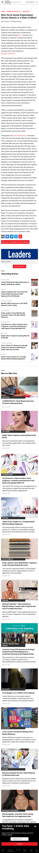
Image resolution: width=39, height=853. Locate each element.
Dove (20, 35)
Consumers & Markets (6, 301)
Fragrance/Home (5, 322)
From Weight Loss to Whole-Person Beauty (18, 693)
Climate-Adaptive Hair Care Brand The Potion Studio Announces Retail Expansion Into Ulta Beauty (14, 294)
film (19, 135)
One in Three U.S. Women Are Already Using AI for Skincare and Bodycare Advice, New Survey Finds (14, 347)
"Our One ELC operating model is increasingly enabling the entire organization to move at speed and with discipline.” (19, 571)
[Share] (7, 236)
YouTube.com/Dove (8, 54)
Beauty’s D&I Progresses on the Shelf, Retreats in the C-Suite (14, 304)
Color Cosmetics (5, 310)
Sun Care (5, 769)
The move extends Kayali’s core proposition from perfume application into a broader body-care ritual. (19, 443)
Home (3, 11)
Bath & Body (4, 333)
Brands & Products (14, 11)
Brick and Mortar (5, 279)
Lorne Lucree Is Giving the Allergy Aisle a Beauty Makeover (17, 733)
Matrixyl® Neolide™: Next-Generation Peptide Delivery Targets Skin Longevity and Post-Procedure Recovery (19, 606)
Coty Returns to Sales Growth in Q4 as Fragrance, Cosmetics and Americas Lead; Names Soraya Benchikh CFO (14, 326)
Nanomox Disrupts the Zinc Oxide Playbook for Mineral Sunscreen (18, 774)
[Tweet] (16, 236)
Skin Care (26, 11)
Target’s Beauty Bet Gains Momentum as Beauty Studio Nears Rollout (15, 283)
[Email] (3, 236)
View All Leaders (19, 266)
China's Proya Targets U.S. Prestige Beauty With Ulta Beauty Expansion (13, 358)
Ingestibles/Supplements (10, 810)
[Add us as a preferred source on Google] (20, 236)
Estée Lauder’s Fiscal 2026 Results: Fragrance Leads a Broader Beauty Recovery (13, 315)
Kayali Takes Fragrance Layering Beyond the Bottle (15, 337)
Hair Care (3, 289)
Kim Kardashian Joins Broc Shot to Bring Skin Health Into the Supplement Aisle (17, 815)
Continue (19, 844)
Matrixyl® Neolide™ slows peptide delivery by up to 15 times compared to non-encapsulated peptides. (19, 614)
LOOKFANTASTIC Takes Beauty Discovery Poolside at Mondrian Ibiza (18, 402)
